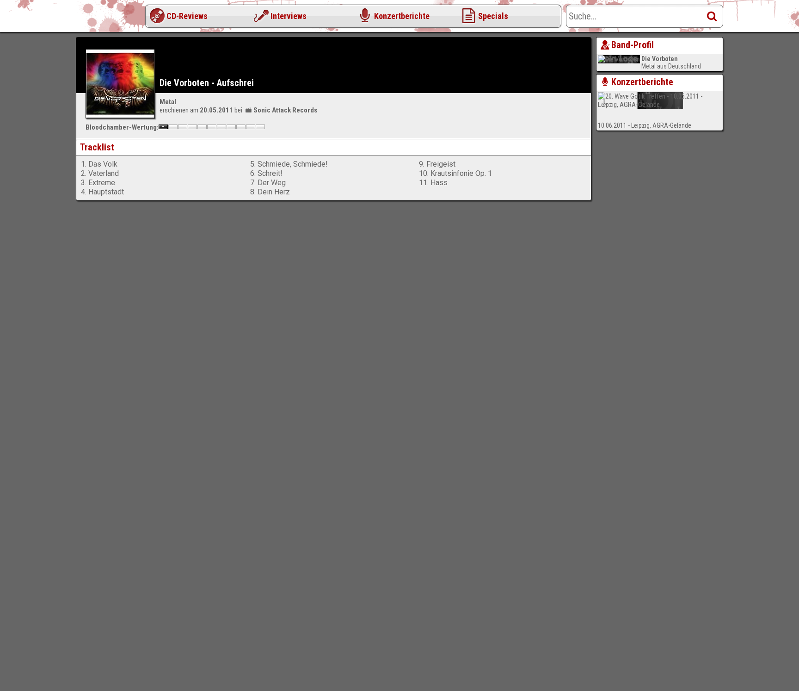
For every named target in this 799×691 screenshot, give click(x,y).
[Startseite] (113, 18)
